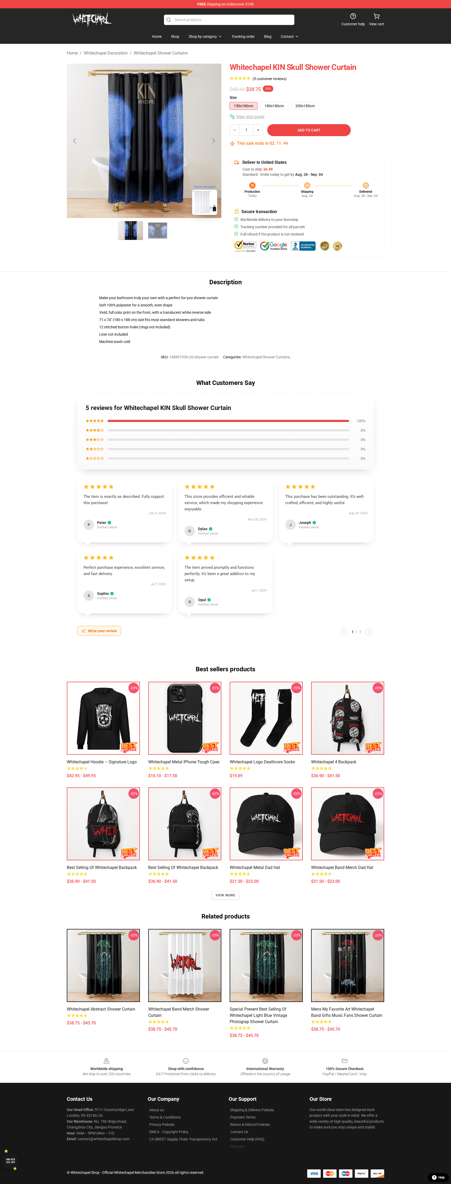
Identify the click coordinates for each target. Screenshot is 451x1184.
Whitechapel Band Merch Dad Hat (342, 867)
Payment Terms (243, 1117)
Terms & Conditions (165, 1117)
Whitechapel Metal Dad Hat (255, 867)
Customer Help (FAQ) (247, 1139)
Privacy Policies (161, 1124)
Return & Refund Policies (250, 1124)
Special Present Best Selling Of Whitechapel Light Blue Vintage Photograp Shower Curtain (258, 1015)
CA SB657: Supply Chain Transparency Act (183, 1139)
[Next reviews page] (369, 632)
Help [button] (441, 1177)
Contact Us (239, 1132)
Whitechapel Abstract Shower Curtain (101, 1009)
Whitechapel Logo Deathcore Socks (262, 761)
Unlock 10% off (10, 1161)
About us (156, 1110)
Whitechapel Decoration (106, 53)
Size (233, 97)
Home (72, 53)
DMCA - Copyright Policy (168, 1132)
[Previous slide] (74, 140)
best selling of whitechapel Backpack (102, 867)
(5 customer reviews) (270, 79)
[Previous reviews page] (343, 632)
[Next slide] (213, 140)
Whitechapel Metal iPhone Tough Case (183, 761)
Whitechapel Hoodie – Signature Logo (102, 761)
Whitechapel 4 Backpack (333, 761)
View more (226, 895)
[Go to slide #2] (157, 230)
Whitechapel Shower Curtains (161, 53)
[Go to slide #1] (130, 230)
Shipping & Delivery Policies (252, 1110)
